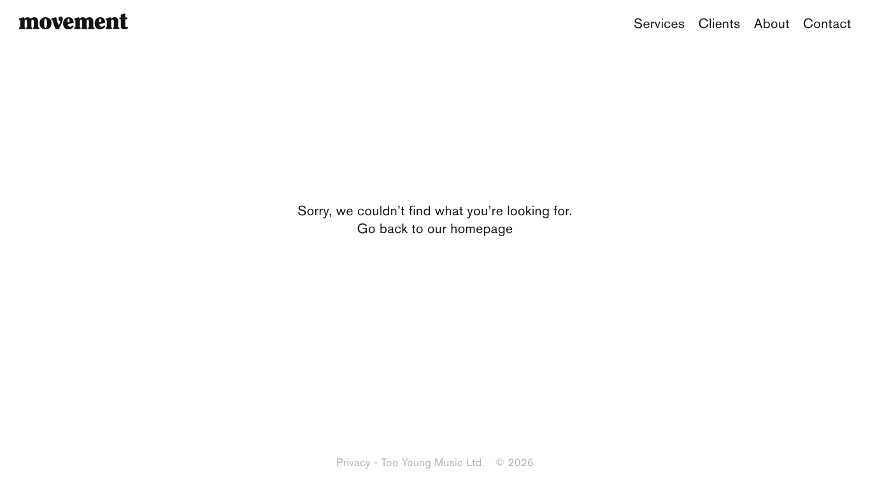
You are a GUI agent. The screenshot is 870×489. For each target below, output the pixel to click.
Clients (720, 24)
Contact (827, 24)
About (772, 24)
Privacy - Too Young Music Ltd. (410, 463)
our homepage (470, 229)
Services (659, 24)
